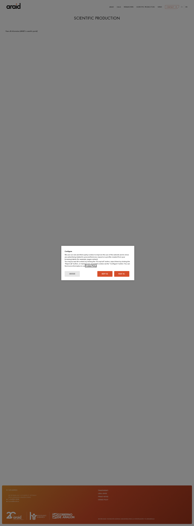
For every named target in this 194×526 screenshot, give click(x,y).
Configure (72, 274)
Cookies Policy (90, 266)
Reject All (122, 274)
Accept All (105, 274)
